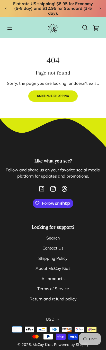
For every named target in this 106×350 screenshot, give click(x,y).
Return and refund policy (53, 298)
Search (53, 238)
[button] (85, 27)
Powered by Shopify (71, 344)
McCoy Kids (42, 344)
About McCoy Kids (53, 268)
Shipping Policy (53, 258)
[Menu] (9, 27)
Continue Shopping (53, 96)
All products (53, 278)
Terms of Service (53, 288)
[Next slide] (100, 8)
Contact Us (53, 248)
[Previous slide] (5, 8)
